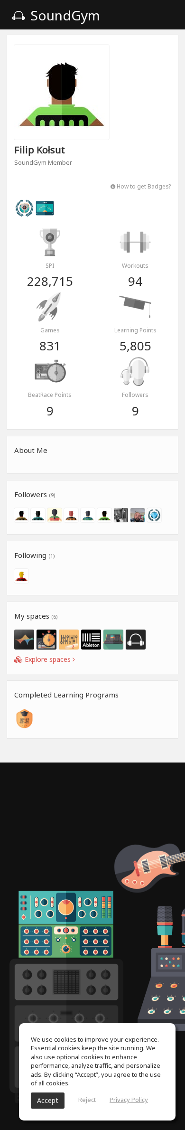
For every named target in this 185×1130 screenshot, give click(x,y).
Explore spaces (48, 659)
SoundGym (63, 15)
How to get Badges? (143, 186)
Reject (87, 1099)
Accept (47, 1100)
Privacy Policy (129, 1099)
